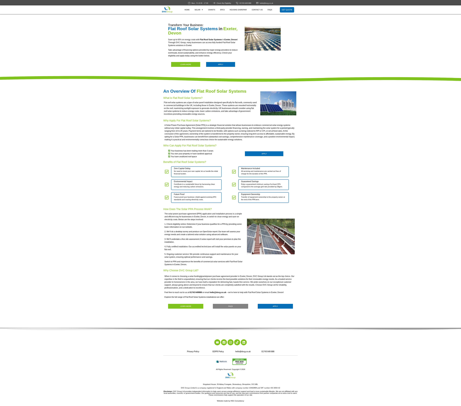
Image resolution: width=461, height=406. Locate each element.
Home (187, 10)
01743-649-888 (245, 3)
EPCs (222, 10)
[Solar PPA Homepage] (271, 38)
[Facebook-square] (224, 342)
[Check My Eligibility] (214, 3)
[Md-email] (217, 342)
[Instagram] (230, 342)
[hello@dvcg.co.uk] (257, 3)
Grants (211, 10)
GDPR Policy (218, 351)
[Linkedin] (244, 342)
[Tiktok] (237, 342)
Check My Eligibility (224, 3)
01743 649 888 (267, 351)
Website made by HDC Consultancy (230, 401)
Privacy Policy (193, 351)
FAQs (270, 10)
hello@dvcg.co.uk (266, 3)
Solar (197, 10)
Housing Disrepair (238, 10)
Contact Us (257, 10)
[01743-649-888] (237, 3)
